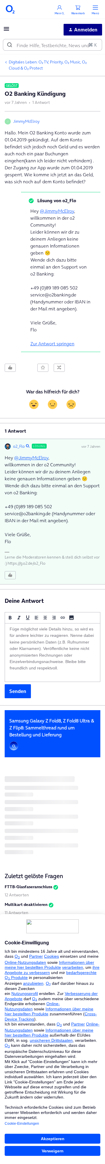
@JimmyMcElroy (57, 211)
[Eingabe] (9, 45)
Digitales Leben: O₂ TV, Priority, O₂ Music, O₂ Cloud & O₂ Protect (48, 65)
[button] (6, 30)
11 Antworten (16, 913)
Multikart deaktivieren (26, 904)
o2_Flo (19, 446)
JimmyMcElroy (26, 121)
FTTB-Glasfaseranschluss (28, 887)
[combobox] (52, 45)
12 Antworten (17, 895)
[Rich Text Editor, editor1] (52, 652)
